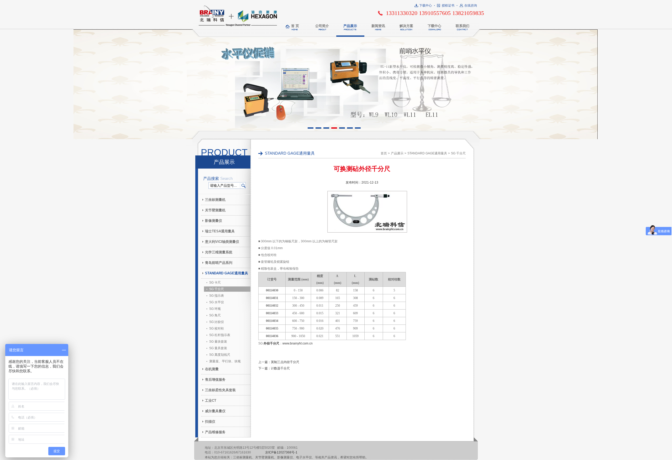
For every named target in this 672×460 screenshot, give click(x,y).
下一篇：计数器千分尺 (274, 368)
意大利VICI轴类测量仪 (222, 242)
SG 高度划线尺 (219, 355)
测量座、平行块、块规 (225, 361)
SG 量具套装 (218, 348)
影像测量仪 (213, 221)
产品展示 (350, 26)
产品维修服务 (215, 432)
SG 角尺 (215, 315)
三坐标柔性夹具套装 (220, 390)
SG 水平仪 (216, 302)
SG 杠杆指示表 (219, 335)
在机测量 (212, 369)
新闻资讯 (378, 26)
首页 (384, 153)
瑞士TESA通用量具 (220, 231)
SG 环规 (215, 309)
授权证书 (448, 5)
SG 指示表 (216, 295)
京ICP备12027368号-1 (281, 452)
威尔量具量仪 (215, 411)
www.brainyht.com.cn (297, 343)
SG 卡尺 (215, 282)
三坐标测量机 (215, 200)
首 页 (295, 26)
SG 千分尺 (216, 289)
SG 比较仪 (216, 322)
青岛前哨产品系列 (218, 263)
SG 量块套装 (218, 341)
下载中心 (425, 5)
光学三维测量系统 (218, 252)
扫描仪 (210, 422)
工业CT (210, 400)
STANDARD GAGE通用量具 (226, 273)
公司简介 (322, 26)
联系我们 (462, 26)
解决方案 (406, 26)
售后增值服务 (215, 379)
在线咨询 (470, 5)
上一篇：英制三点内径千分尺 (278, 362)
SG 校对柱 (216, 328)
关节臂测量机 (215, 210)
